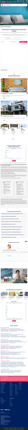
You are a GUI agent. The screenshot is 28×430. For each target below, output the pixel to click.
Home (1, 26)
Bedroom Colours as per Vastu (5, 329)
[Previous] (25, 241)
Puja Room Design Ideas (20, 364)
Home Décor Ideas (20, 363)
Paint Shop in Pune (19, 370)
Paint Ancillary (3, 358)
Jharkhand (13, 377)
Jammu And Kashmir (6, 377)
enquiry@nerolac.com (5, 424)
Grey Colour (16, 394)
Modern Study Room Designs (13, 353)
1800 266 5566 (8, 420)
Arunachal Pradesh (14, 378)
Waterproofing (2, 391)
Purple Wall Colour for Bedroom (13, 330)
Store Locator (4, 26)
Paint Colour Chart (16, 365)
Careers (10, 400)
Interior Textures (14, 358)
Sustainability (11, 405)
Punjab (1, 378)
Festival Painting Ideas (10, 365)
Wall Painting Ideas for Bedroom (19, 329)
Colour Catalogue (11, 384)
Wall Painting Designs (22, 365)
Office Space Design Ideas (12, 364)
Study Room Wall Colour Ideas (5, 353)
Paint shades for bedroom (4, 328)
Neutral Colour (16, 384)
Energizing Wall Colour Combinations (15, 354)
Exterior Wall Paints (3, 385)
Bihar (2, 377)
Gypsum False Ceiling (12, 348)
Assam (26, 378)
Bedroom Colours (12, 329)
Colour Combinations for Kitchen (5, 340)
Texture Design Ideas (3, 365)
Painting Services (3, 370)
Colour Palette (11, 388)
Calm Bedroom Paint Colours (4, 330)
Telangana (4, 378)
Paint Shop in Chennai (4, 372)
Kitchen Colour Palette (12, 342)
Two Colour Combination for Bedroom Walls (14, 328)
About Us (11, 399)
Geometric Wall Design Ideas (4, 363)
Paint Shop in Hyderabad (10, 372)
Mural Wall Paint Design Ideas (5, 364)
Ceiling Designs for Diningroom (5, 347)
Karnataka (24, 378)
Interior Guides (20, 384)
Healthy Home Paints (11, 387)
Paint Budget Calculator (3, 400)
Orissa (5, 378)
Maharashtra (24, 377)
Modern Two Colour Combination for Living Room (16, 334)
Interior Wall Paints (2, 384)
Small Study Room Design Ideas (16, 352)
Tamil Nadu (21, 377)
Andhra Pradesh (8, 378)
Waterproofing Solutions (8, 358)
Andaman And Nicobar (3, 380)
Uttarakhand (21, 378)
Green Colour (11, 393)
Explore (4, 120)
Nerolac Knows (2, 399)
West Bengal (18, 377)
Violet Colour (11, 395)
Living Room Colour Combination (5, 334)
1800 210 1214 (8, 421)
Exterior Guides (20, 385)
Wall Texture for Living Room (4, 335)
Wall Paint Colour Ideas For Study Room (6, 352)
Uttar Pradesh (15, 377)
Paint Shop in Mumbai (13, 370)
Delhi (1, 377)
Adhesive (18, 358)
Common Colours (11, 385)
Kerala (26, 377)
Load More (9, 255)
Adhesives (2, 390)
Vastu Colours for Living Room (13, 335)
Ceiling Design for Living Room (5, 348)
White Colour (16, 387)
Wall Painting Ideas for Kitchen (5, 342)
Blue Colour (11, 394)
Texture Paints (22, 358)
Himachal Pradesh (18, 378)
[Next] (26, 241)
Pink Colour (16, 388)
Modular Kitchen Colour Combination (15, 340)
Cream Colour (16, 393)
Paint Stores (7, 370)
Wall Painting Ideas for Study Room (5, 354)
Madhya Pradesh (9, 377)
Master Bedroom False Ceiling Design (15, 347)
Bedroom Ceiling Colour (21, 330)
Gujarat (7, 26)
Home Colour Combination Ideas (13, 363)
